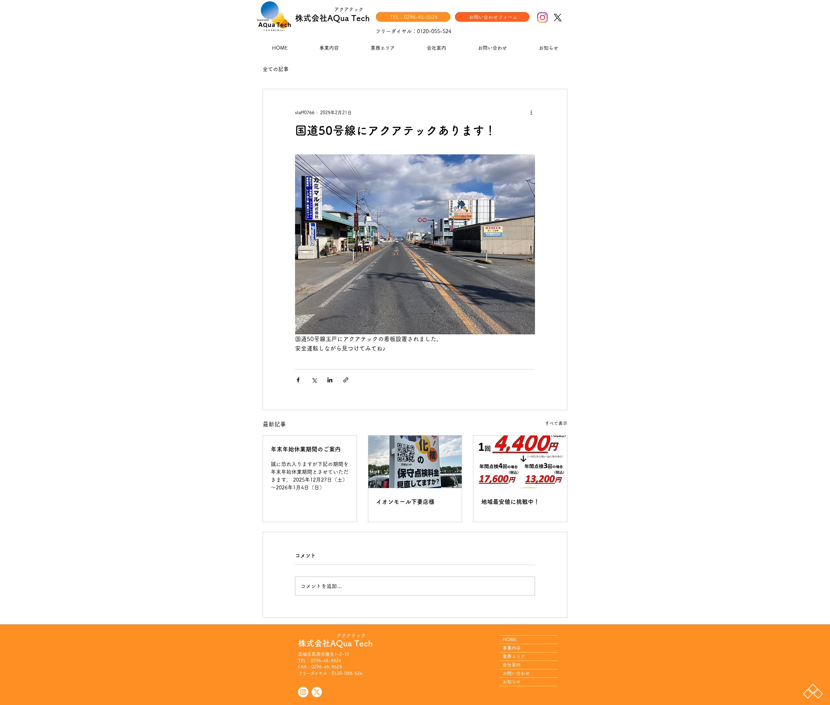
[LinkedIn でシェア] (330, 380)
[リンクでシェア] (346, 380)
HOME (510, 639)
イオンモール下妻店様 (405, 502)
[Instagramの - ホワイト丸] (303, 692)
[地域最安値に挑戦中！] (520, 462)
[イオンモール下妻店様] (415, 462)
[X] (557, 17)
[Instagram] (542, 17)
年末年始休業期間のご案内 (306, 449)
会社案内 (512, 665)
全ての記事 (276, 69)
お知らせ (512, 681)
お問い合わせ (516, 673)
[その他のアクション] (531, 112)
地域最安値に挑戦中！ (510, 502)
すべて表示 (556, 423)
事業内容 (512, 648)
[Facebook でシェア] (298, 380)
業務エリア (514, 656)
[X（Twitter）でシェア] (314, 380)
